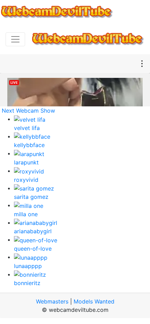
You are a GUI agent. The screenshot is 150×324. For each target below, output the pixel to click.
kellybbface (29, 144)
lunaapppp (28, 265)
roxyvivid (26, 179)
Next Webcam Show (28, 110)
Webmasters (52, 301)
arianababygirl (33, 231)
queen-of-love (33, 248)
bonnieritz (27, 283)
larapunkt (26, 162)
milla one (26, 214)
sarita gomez (31, 196)
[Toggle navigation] (15, 39)
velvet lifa (27, 127)
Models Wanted (94, 301)
